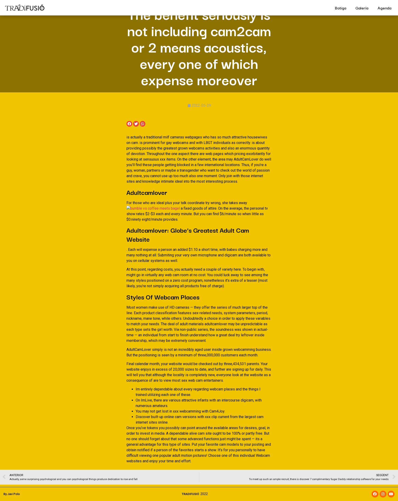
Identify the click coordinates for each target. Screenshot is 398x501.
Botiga (340, 8)
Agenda (384, 8)
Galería (361, 8)
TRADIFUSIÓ (190, 494)
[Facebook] (375, 494)
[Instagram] (383, 494)
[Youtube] (391, 494)
